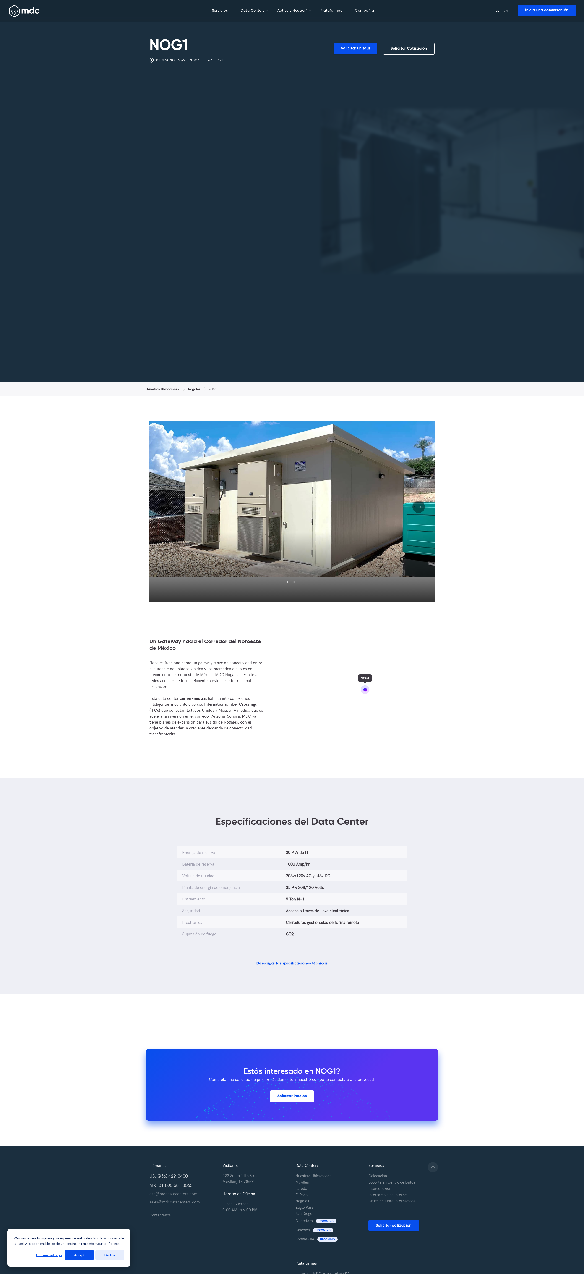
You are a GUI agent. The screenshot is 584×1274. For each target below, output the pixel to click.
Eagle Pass (304, 1207)
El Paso (301, 1194)
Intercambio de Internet (388, 1194)
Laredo (301, 1188)
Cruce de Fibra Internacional (392, 1200)
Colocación (377, 1175)
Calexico (313, 1229)
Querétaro (314, 1220)
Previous (164, 512)
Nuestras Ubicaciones (163, 389)
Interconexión (379, 1188)
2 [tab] (294, 582)
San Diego (303, 1213)
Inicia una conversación (546, 10)
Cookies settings (49, 1255)
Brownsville (315, 1239)
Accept (79, 1255)
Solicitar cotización (394, 1225)
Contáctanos (160, 1215)
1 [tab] (287, 582)
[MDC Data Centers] (24, 11)
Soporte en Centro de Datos (391, 1182)
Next (419, 512)
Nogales (194, 389)
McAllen (302, 1182)
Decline (109, 1255)
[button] (292, 963)
